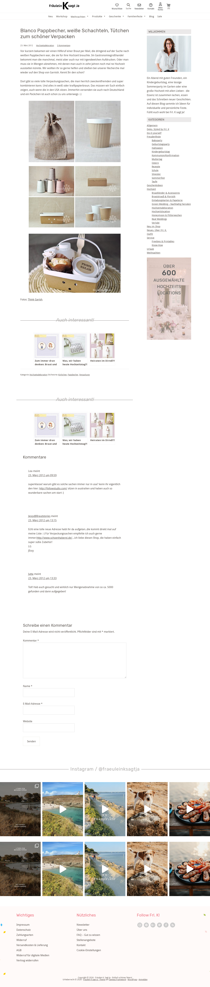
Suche (128, 8)
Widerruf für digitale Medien (32, 955)
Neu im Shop (153, 226)
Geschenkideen (155, 185)
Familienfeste (135, 16)
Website (27, 721)
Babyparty (157, 140)
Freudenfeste (154, 136)
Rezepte (156, 166)
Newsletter (139, 8)
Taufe (154, 181)
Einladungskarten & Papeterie (167, 200)
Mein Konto (160, 8)
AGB (18, 950)
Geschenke (115, 16)
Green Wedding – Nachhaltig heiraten (171, 204)
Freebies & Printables (163, 241)
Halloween (157, 147)
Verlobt (155, 222)
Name (27, 686)
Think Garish (35, 299)
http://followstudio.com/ (53, 488)
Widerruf (21, 940)
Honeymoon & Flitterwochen (167, 215)
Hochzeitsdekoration (45, 45)
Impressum (23, 924)
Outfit (150, 233)
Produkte (97, 16)
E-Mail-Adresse (32, 703)
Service (150, 237)
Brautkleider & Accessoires (166, 192)
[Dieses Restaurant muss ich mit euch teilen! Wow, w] (189, 809)
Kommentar (31, 640)
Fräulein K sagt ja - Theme (94, 979)
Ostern (155, 162)
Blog (151, 16)
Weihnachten (153, 252)
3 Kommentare (63, 45)
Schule (155, 170)
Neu (50, 16)
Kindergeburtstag (161, 151)
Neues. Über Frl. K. (157, 230)
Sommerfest (158, 177)
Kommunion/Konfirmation (165, 155)
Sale (159, 16)
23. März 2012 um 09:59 (42, 475)
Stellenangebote (86, 940)
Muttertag (157, 159)
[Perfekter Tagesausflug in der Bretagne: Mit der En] (62, 809)
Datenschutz (23, 930)
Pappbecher (73, 374)
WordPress (132, 979)
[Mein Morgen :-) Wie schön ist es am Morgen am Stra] (105, 809)
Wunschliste (117, 8)
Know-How (157, 245)
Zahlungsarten (24, 935)
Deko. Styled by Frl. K (158, 129)
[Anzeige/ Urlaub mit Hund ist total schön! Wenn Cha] (147, 809)
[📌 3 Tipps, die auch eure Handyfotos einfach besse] (20, 809)
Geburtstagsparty (161, 144)
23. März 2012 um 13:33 (42, 578)
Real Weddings (159, 219)
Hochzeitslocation (161, 211)
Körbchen (62, 374)
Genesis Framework (117, 979)
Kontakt (150, 8)
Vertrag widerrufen (27, 960)
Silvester (156, 174)
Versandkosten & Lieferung (32, 945)
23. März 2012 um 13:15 (42, 520)
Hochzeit (151, 189)
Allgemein (152, 125)
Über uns (82, 930)
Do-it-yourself (154, 133)
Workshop (61, 16)
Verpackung (84, 374)
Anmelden (143, 979)
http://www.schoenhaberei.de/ (54, 538)
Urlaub (150, 248)
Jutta (30, 574)
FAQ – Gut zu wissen (88, 935)
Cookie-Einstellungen (89, 950)
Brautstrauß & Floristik (163, 196)
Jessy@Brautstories (39, 516)
